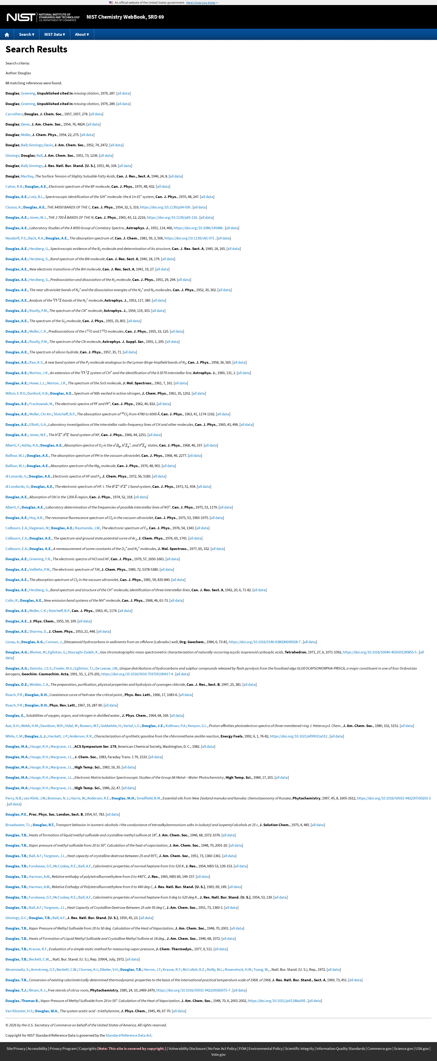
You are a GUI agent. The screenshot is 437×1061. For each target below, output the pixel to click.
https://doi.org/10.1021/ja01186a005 (276, 1000)
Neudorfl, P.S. (16, 238)
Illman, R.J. (37, 990)
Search (25, 34)
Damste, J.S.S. (41, 668)
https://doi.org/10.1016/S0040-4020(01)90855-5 (380, 652)
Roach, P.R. (14, 694)
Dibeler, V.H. (109, 969)
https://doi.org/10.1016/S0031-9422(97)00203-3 (394, 798)
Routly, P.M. (38, 310)
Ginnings (36, 144)
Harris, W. (78, 798)
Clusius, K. (13, 207)
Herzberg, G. (39, 248)
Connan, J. (54, 641)
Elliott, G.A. (38, 424)
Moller (25, 134)
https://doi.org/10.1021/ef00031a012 (298, 736)
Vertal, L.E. (131, 725)
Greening (28, 93)
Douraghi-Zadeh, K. (83, 652)
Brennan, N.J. (58, 798)
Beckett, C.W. (39, 959)
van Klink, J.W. (35, 798)
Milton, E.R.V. (15, 393)
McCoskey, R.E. (65, 865)
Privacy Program (63, 1048)
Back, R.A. (36, 238)
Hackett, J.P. (58, 736)
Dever (25, 124)
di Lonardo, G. (16, 476)
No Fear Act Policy (222, 1048)
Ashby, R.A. (30, 445)
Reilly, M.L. (215, 969)
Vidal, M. (71, 725)
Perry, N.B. (13, 798)
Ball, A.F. (35, 855)
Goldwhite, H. (111, 725)
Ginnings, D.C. (16, 917)
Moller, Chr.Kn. (40, 413)
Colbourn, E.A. (16, 527)
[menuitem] (7, 34)
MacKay (27, 176)
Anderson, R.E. (98, 798)
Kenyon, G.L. (197, 725)
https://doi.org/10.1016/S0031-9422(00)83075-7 (193, 990)
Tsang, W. (261, 969)
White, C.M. (14, 736)
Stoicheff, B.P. (64, 413)
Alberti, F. (12, 445)
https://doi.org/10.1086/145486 (198, 227)
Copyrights (88, 1048)
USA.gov (422, 1048)
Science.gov (403, 1048)
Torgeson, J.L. (55, 855)
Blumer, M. (38, 652)
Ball (24, 144)
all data (123, 93)
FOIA (242, 1048)
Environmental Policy (266, 1048)
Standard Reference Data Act (129, 1035)
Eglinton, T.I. (84, 668)
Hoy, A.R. (36, 517)
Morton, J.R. (38, 372)
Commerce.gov (379, 1048)
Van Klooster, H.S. (19, 1010)
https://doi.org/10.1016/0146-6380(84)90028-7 (264, 641)
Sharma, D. (38, 631)
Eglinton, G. (57, 652)
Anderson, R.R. (81, 736)
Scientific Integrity (299, 1048)
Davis (48, 144)
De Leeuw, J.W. (106, 668)
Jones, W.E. (38, 434)
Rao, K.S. (36, 362)
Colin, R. (11, 600)
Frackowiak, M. (41, 403)
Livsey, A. (12, 641)
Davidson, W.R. (52, 725)
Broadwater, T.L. (18, 824)
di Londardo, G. (17, 486)
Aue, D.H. (12, 725)
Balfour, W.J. (15, 455)
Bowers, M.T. (89, 725)
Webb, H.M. (30, 725)
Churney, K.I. (88, 969)
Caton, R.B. (14, 186)
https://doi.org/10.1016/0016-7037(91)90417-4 (137, 673)
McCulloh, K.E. (194, 969)
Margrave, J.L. (62, 746)
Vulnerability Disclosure (187, 1048)
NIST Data (53, 34)
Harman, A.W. (39, 876)
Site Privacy (16, 1048)
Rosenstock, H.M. (238, 969)
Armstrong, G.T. (43, 969)
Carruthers (14, 113)
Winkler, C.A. (39, 684)
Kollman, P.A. (175, 725)
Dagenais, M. (39, 527)
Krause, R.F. (38, 948)
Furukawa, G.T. (40, 865)
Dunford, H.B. (37, 393)
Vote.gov (218, 1054)
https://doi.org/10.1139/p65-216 (172, 217)
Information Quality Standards (340, 1048)
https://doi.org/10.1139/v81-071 (189, 238)
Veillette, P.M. (39, 569)
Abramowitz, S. (17, 969)
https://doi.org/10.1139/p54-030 (165, 207)
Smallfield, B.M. (149, 798)
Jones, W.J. (38, 217)
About (80, 34)
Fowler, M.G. (63, 668)
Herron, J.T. (152, 969)
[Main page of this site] (7, 34)
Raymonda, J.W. (87, 527)
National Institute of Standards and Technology (43, 17)
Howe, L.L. (37, 382)
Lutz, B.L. (36, 196)
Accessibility (37, 1048)
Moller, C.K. (38, 331)
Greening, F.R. (40, 558)
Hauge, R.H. (39, 746)
